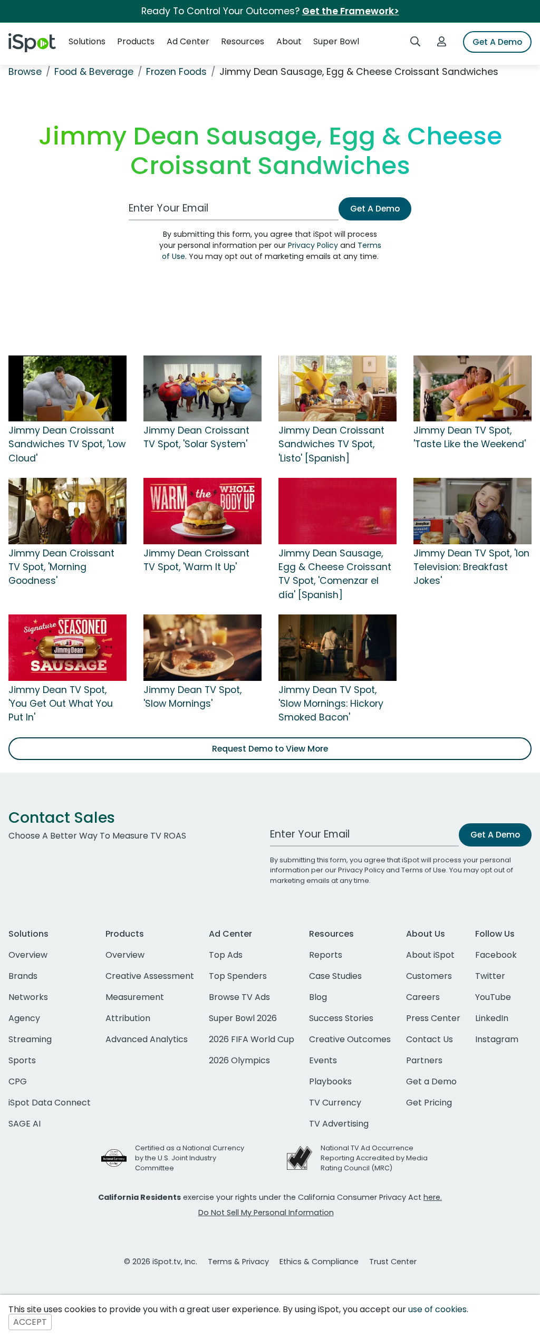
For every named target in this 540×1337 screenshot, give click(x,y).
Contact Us (429, 1039)
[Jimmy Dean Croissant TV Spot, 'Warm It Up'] (202, 510)
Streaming (30, 1039)
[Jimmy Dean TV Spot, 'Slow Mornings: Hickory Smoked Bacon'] (337, 647)
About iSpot (430, 955)
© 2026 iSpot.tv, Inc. (160, 1261)
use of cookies (437, 1309)
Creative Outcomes (350, 1039)
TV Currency (335, 1102)
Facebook (496, 955)
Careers (423, 997)
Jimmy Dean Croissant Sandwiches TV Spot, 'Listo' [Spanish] (331, 444)
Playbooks (330, 1081)
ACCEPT (30, 1322)
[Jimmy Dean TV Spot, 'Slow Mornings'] (202, 647)
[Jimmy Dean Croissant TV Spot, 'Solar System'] (202, 387)
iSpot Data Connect (49, 1102)
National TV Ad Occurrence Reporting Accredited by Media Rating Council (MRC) (374, 1157)
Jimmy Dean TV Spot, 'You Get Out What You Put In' (60, 704)
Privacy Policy (313, 245)
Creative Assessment (149, 976)
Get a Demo (431, 1081)
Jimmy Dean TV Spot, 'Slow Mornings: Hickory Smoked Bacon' (330, 704)
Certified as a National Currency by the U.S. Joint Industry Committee (189, 1157)
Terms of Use (423, 869)
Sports (22, 1060)
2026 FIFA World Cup (251, 1039)
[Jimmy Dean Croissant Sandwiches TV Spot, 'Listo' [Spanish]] (337, 387)
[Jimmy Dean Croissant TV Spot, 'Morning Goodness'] (67, 510)
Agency (24, 1018)
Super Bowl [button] (336, 41)
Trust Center (393, 1261)
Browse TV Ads (239, 997)
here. (432, 1197)
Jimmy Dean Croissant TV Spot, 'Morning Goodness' (61, 567)
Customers (429, 976)
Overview (27, 955)
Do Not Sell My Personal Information (266, 1212)
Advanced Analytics (146, 1039)
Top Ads (226, 955)
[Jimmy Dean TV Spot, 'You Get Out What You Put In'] (67, 647)
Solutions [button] (87, 41)
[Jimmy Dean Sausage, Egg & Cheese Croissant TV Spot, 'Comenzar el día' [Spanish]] (337, 510)
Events (323, 1060)
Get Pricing (429, 1102)
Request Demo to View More (270, 749)
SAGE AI (24, 1124)
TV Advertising (339, 1124)
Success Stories (341, 1018)
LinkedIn (491, 1018)
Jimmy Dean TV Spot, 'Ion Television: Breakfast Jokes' (471, 567)
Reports (325, 955)
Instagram (496, 1039)
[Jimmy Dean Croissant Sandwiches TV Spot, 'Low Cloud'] (67, 387)
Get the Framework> (350, 11)
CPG (17, 1081)
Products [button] (136, 41)
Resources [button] (242, 41)
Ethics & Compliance (319, 1261)
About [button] (289, 41)
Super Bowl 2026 (243, 1018)
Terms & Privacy (238, 1261)
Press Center (433, 1018)
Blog (318, 997)
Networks (28, 997)
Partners (424, 1060)
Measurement (134, 997)
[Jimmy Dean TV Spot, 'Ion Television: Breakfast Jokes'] (472, 510)
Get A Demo (497, 42)
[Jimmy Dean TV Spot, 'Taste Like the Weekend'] (472, 387)
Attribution (127, 1018)
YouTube (493, 997)
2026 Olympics (239, 1060)
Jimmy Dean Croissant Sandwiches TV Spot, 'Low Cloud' (67, 444)
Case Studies (335, 976)
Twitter (490, 976)
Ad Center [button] (188, 41)
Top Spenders (238, 976)
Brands (22, 976)
